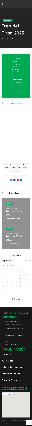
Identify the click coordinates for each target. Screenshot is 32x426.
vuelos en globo (15, 171)
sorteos (7, 167)
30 (16, 270)
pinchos (25, 164)
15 (24, 278)
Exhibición (7, 20)
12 (11, 278)
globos (5, 164)
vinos (24, 167)
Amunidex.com (19, 423)
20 (16, 282)
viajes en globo (16, 167)
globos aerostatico (15, 164)
